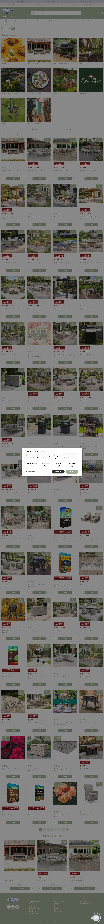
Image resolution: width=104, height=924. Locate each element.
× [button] (80, 449)
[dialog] (52, 462)
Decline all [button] (58, 471)
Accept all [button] (72, 471)
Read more (34, 459)
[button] (31, 472)
